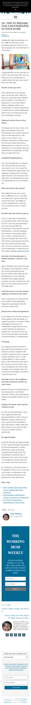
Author (4, 510)
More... (27, 629)
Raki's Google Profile (16, 516)
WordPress (24, 702)
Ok (15, 9)
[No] (29, 6)
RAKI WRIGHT (16, 514)
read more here (23, 251)
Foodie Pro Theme (21, 699)
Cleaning (9, 605)
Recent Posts (11, 510)
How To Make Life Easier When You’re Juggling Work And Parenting (15, 490)
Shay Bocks (8, 700)
